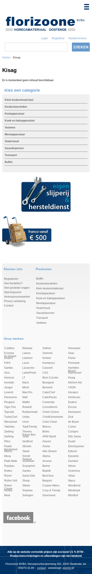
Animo (46, 446)
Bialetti (46, 470)
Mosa (7, 456)
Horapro (73, 392)
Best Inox (48, 475)
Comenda (48, 402)
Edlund (72, 451)
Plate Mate (10, 461)
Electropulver (76, 446)
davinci (67, 568)
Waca (71, 480)
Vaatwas (10, 127)
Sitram (26, 485)
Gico (7, 372)
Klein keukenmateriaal (19, 99)
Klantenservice (78, 38)
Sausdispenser (14, 148)
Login (44, 38)
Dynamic (73, 456)
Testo (25, 436)
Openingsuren (12, 292)
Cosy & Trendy (51, 490)
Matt (24, 397)
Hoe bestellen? (13, 283)
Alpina (46, 456)
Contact (8, 305)
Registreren (11, 278)
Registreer (58, 38)
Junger (8, 387)
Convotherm (49, 407)
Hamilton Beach (73, 368)
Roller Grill (10, 480)
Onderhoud (12, 141)
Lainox (26, 353)
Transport (11, 155)
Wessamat (10, 421)
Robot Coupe (8, 486)
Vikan (71, 475)
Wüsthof (73, 495)
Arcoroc (47, 461)
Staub (25, 451)
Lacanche (28, 367)
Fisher (72, 358)
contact (41, 568)
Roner (8, 475)
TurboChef (10, 416)
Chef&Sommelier (52, 416)
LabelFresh (29, 372)
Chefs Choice (50, 412)
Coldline (9, 348)
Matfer (26, 402)
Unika (25, 416)
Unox (25, 421)
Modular (27, 348)
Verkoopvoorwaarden (17, 296)
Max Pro (27, 392)
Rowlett (26, 407)
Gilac (71, 353)
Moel (7, 495)
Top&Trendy (29, 426)
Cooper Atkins (50, 485)
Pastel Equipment (10, 447)
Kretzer (46, 358)
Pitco (7, 441)
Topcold (9, 412)
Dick (70, 416)
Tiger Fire (10, 407)
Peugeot (9, 402)
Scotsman (28, 461)
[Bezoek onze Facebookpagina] (18, 522)
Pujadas (9, 465)
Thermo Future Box (29, 432)
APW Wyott (49, 436)
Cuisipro (73, 431)
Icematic (9, 382)
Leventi (8, 392)
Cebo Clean (49, 421)
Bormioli (47, 387)
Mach (25, 382)
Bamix (46, 465)
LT (23, 377)
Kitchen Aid (75, 382)
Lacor (25, 362)
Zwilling (9, 431)
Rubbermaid (30, 412)
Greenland (48, 495)
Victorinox (74, 470)
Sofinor (46, 348)
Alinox (72, 465)
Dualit (71, 441)
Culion (72, 426)
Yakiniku (9, 426)
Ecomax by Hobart (10, 353)
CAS (45, 372)
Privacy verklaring (15, 301)
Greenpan (74, 348)
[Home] (45, 23)
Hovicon (9, 377)
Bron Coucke (50, 377)
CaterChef (48, 392)
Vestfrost (27, 441)
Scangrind (28, 465)
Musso (8, 451)
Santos (26, 470)
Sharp (26, 480)
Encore (72, 407)
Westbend (74, 485)
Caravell (47, 367)
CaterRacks (49, 397)
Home (6, 57)
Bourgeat (48, 382)
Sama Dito (28, 475)
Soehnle (47, 353)
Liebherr (27, 358)
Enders (8, 358)
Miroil (25, 387)
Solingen (27, 495)
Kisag (71, 377)
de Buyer (73, 421)
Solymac (27, 490)
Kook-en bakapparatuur (20, 120)
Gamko (8, 367)
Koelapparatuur (15, 113)
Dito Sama (74, 436)
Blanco (46, 426)
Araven (46, 441)
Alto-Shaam (49, 451)
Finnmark (73, 362)
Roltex (8, 470)
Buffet (9, 162)
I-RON (72, 387)
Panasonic (10, 397)
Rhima (8, 490)
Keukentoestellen (16, 106)
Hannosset (74, 372)
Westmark (74, 490)
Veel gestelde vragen (17, 287)
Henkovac (74, 397)
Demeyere (74, 412)
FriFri (7, 362)
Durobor (73, 461)
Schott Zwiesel (27, 456)
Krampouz (48, 362)
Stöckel (26, 446)
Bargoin (47, 480)
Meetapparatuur (15, 134)
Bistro (45, 431)
